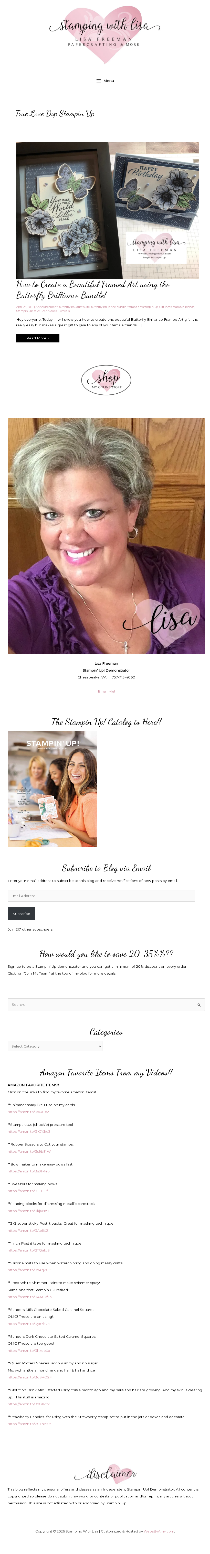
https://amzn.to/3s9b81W (29, 1151)
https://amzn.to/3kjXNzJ (28, 1211)
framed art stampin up (143, 307)
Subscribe (21, 914)
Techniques (49, 311)
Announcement (47, 307)
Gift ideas (165, 307)
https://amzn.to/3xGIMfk (29, 1404)
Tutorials (64, 311)
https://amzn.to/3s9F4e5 (29, 1171)
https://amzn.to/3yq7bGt (29, 1324)
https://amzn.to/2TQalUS (29, 1250)
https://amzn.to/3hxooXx (29, 1350)
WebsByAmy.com (159, 1531)
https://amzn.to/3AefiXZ (28, 1230)
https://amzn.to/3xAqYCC (29, 1270)
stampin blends (183, 307)
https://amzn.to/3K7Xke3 (29, 1131)
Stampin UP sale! (28, 311)
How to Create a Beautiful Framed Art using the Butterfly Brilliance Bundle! (93, 289)
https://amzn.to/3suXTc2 (28, 1112)
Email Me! (106, 691)
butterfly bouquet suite (74, 307)
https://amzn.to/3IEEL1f (28, 1191)
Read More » (37, 339)
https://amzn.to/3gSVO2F (30, 1377)
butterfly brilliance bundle (108, 307)
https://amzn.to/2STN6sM (30, 1424)
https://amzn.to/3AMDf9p (30, 1297)
